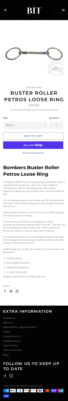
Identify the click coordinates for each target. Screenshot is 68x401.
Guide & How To (12, 336)
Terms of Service (12, 350)
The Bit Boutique (17, 386)
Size (5, 118)
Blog (6, 354)
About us (8, 322)
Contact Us (9, 318)
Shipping (29, 109)
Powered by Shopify (34, 386)
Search (7, 331)
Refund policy (10, 345)
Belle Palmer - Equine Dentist (19, 327)
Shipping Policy (12, 341)
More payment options (33, 152)
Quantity (54, 118)
